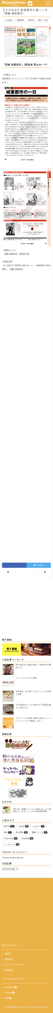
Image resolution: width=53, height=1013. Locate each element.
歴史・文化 (43, 20)
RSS (7, 998)
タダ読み (9, 20)
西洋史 (31, 20)
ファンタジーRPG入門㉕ (26, 678)
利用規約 (9, 970)
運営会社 (9, 959)
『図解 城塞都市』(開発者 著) (15, 254)
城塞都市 (20, 20)
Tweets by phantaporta (12, 857)
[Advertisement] (26, 305)
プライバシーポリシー (15, 964)
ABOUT (8, 953)
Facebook (10, 987)
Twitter (9, 992)
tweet (40, 565)
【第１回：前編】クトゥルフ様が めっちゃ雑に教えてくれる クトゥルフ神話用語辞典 (31, 810)
